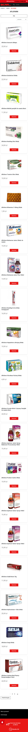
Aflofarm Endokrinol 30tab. (10, 75)
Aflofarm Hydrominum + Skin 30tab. (12, 609)
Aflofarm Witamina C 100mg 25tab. (12, 207)
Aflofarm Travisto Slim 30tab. (10, 174)
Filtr (14, 16)
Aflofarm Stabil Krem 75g (9, 576)
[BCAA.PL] (6, 4)
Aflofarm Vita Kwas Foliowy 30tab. (12, 375)
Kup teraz (14, 50)
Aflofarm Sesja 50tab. (8, 642)
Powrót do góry (5, 697)
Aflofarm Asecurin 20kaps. (9, 42)
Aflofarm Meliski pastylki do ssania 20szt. (14, 108)
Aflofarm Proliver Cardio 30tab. (11, 477)
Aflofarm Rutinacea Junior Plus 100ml (13, 275)
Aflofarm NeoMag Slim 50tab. (10, 141)
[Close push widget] (4, 720)
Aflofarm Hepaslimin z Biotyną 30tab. (13, 342)
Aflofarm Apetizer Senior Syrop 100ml (13, 510)
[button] (20, 4)
